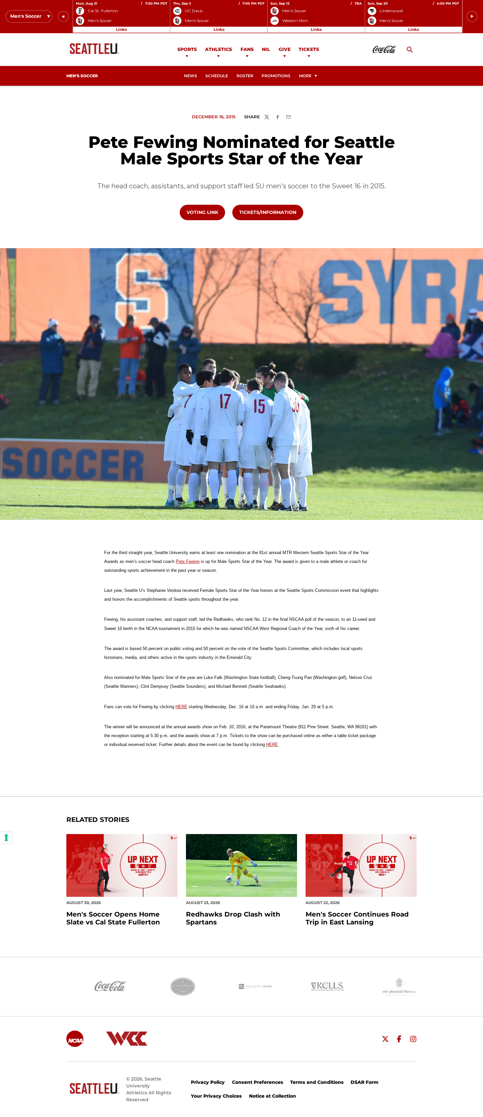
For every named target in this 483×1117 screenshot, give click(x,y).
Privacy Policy (208, 1082)
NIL (266, 49)
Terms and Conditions (317, 1082)
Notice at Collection (272, 1096)
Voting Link (205, 212)
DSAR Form (365, 1082)
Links (121, 29)
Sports (187, 49)
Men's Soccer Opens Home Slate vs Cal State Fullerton (113, 918)
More (305, 76)
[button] (63, 16)
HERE (181, 706)
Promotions (276, 76)
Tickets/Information (271, 212)
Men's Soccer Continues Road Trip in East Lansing (357, 918)
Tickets (309, 49)
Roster (245, 76)
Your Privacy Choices (216, 1096)
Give (284, 49)
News (190, 76)
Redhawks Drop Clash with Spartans (233, 918)
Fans (247, 49)
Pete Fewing (187, 561)
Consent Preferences (257, 1082)
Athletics (218, 49)
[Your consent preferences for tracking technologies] (6, 837)
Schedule (216, 76)
